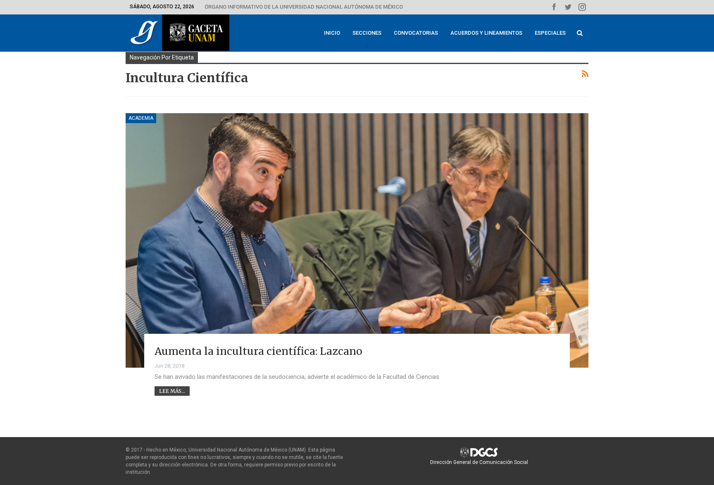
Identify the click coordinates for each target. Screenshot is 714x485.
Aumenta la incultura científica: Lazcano (258, 351)
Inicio (332, 33)
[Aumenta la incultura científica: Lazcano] (357, 240)
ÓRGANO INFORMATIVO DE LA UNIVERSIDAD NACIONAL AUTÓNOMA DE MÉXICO (304, 7)
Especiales (550, 33)
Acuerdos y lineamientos (486, 33)
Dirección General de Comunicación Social (479, 462)
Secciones (366, 33)
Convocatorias (416, 33)
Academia (141, 118)
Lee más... (172, 391)
